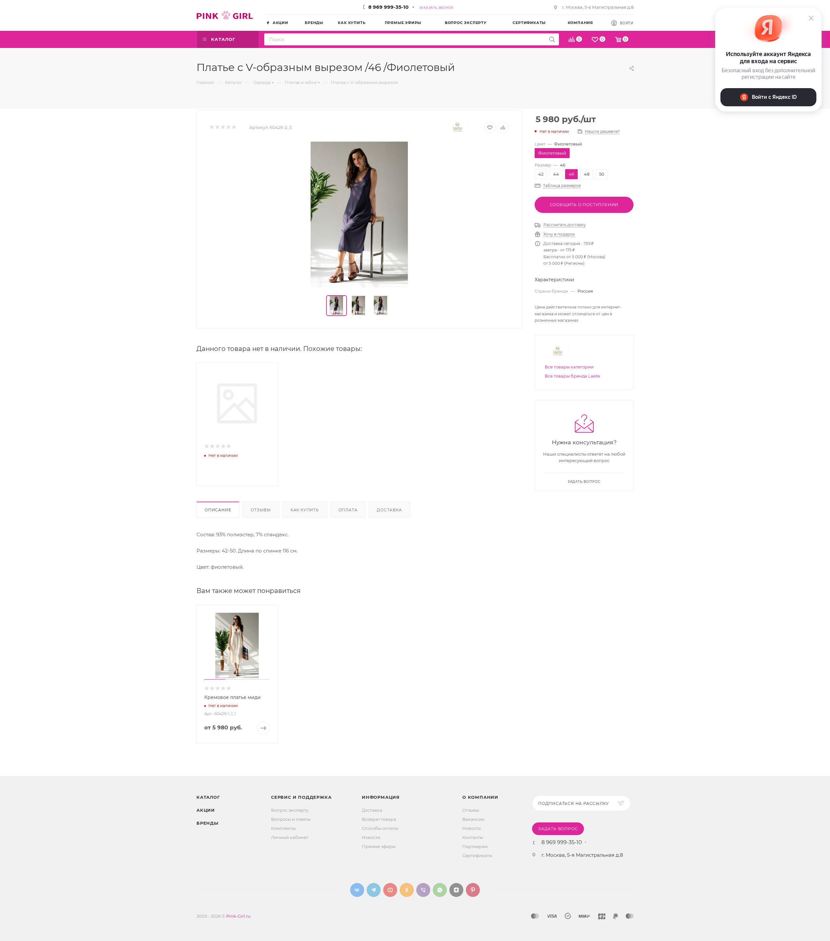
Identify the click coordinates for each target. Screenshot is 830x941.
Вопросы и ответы (291, 819)
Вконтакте (357, 890)
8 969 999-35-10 (388, 7)
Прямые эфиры (379, 846)
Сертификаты (477, 855)
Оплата (348, 509)
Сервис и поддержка (301, 797)
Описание (218, 509)
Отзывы (261, 509)
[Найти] (552, 39)
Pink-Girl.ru (238, 916)
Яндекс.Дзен (456, 890)
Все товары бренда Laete (572, 375)
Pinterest (473, 890)
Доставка (389, 509)
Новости (371, 837)
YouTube (390, 890)
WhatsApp (440, 890)
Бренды (207, 823)
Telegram (374, 890)
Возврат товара (379, 819)
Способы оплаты (380, 828)
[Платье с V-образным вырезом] (359, 214)
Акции (205, 810)
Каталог (208, 797)
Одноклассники (407, 890)
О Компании (480, 797)
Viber (423, 890)
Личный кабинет (289, 837)
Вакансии (473, 819)
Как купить (304, 509)
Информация (381, 797)
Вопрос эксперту (289, 810)
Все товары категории (569, 366)
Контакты (472, 837)
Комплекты (283, 828)
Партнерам (475, 846)
